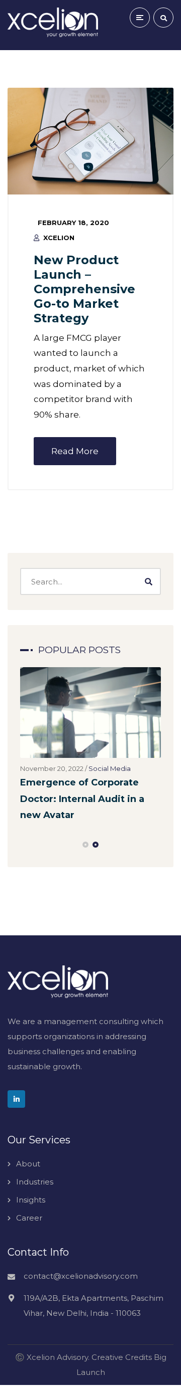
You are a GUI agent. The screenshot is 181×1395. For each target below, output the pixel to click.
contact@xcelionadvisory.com (81, 1276)
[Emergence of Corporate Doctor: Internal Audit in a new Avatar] (90, 712)
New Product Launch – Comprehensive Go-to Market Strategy (84, 289)
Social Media (109, 768)
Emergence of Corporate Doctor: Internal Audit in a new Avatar (82, 799)
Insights (30, 1200)
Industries (34, 1181)
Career (29, 1218)
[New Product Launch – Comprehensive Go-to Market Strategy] (90, 141)
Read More (75, 451)
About (28, 1163)
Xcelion (58, 238)
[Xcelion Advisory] (53, 22)
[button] (85, 845)
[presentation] (24, 844)
